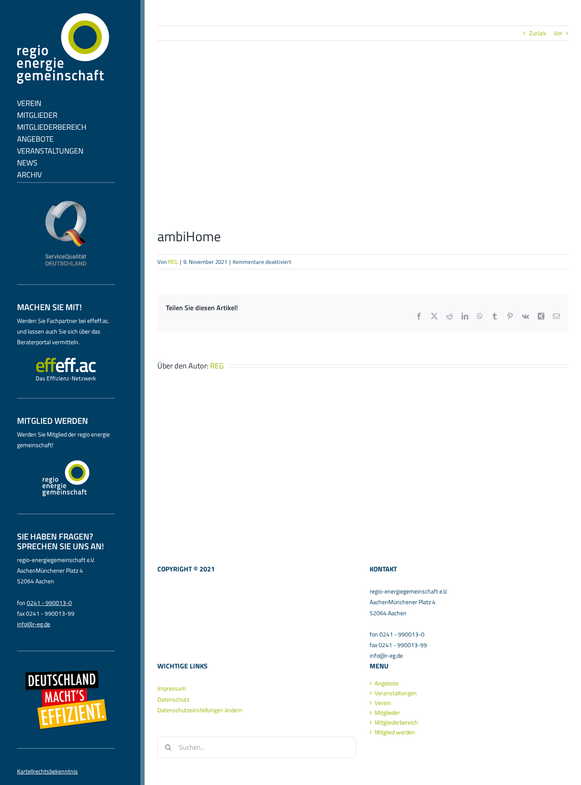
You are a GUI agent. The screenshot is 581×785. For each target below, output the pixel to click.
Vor (558, 33)
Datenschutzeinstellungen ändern (199, 709)
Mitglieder (387, 712)
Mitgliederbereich (396, 722)
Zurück (537, 33)
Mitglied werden (395, 732)
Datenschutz (173, 699)
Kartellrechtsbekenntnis (47, 771)
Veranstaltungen (396, 693)
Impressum (171, 688)
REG (173, 261)
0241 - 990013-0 (49, 602)
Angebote (387, 683)
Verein (383, 702)
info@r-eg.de (33, 623)
